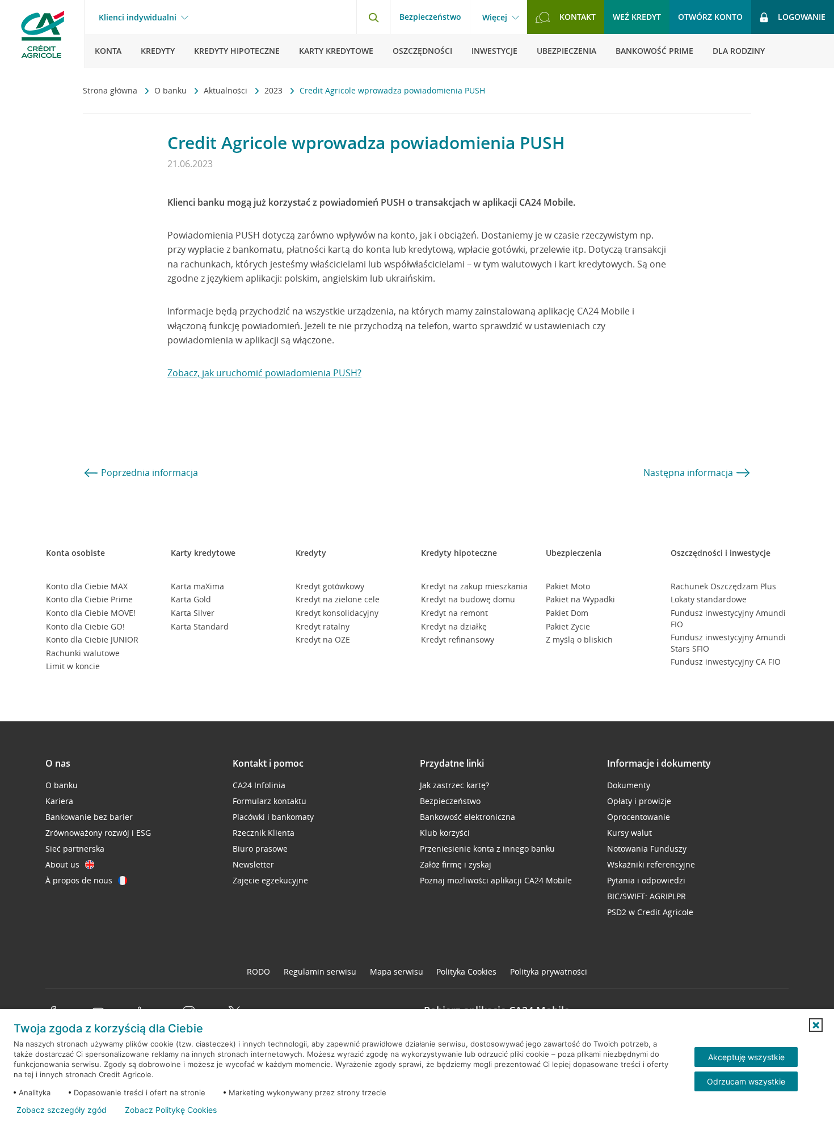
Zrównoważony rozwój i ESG (98, 832)
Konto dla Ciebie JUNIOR (92, 639)
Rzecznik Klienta (263, 832)
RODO (258, 971)
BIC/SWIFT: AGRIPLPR (646, 896)
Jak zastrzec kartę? (454, 785)
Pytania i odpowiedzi (646, 880)
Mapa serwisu (396, 971)
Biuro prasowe (260, 848)
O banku (171, 90)
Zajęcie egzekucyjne (270, 880)
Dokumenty (628, 785)
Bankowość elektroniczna (467, 816)
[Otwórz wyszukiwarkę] (373, 17)
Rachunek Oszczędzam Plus (723, 586)
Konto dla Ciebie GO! (85, 626)
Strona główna (111, 90)
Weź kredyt (637, 16)
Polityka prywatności (548, 971)
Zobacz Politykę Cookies (171, 1110)
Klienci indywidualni (137, 17)
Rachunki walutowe (83, 653)
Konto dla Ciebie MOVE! (91, 612)
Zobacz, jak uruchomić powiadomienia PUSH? (264, 373)
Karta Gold (191, 599)
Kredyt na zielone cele (338, 599)
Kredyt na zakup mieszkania (474, 586)
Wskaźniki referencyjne (651, 864)
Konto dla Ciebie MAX (87, 586)
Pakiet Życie (568, 626)
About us (62, 864)
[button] (815, 1025)
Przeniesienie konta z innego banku (487, 848)
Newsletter (253, 864)
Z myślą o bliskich (579, 639)
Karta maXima (197, 586)
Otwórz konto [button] (710, 16)
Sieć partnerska (74, 848)
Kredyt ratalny (322, 626)
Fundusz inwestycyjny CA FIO (726, 661)
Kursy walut (629, 832)
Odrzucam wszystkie (746, 1081)
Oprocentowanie (638, 816)
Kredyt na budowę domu (468, 599)
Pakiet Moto (568, 586)
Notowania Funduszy (646, 848)
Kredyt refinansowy (457, 639)
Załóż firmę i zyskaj (455, 864)
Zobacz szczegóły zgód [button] (61, 1110)
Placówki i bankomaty (273, 816)
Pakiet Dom (567, 612)
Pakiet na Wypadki (580, 599)
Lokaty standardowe (709, 599)
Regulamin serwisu (320, 971)
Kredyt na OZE (323, 639)
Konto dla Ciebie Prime (89, 599)
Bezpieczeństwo (430, 16)
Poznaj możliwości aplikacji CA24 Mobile (496, 880)
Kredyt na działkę (454, 626)
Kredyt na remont (454, 612)
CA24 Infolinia (259, 785)
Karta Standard (200, 626)
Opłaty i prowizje (639, 801)
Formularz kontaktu (269, 801)
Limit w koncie (73, 666)
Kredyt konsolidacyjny (337, 612)
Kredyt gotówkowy (330, 586)
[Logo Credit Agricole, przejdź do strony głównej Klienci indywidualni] (42, 34)
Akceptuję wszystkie (746, 1057)
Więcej (494, 17)
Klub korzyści (445, 832)
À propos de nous (78, 880)
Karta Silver (192, 612)
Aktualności (227, 90)
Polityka (466, 971)
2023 (274, 90)
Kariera (59, 801)
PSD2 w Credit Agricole (650, 912)
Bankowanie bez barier (89, 816)
